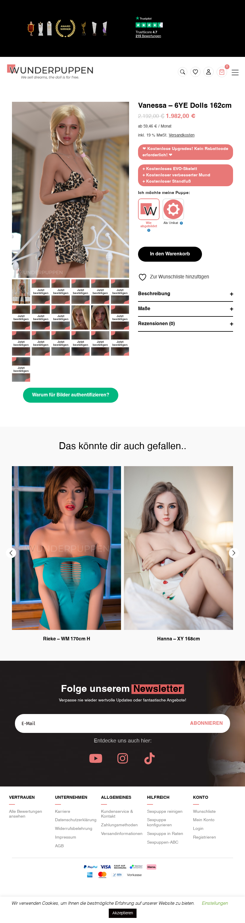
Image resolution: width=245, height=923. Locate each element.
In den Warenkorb (170, 254)
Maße (144, 309)
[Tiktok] (149, 758)
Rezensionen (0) (156, 324)
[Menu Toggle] (235, 73)
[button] (11, 553)
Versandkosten (182, 135)
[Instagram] (122, 758)
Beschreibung (154, 294)
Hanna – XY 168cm (178, 639)
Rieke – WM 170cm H (66, 639)
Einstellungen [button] (215, 903)
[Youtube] (96, 758)
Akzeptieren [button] (122, 913)
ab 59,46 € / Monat (155, 126)
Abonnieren (206, 723)
